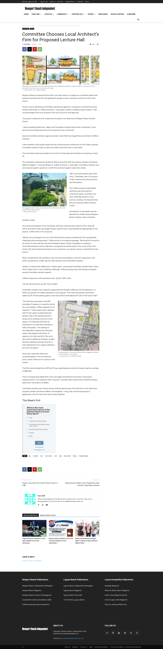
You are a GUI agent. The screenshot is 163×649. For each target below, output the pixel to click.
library (75, 456)
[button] (138, 19)
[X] (29, 49)
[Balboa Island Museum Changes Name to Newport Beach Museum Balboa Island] (87, 528)
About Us (67, 647)
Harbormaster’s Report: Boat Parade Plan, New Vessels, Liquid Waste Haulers (82, 484)
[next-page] (27, 547)
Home (24, 25)
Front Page (31, 25)
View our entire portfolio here (116, 604)
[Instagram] (43, 505)
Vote (39, 443)
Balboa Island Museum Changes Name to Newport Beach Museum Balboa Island (86, 541)
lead (60, 456)
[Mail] (125, 633)
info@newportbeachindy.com (73, 638)
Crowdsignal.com (39, 450)
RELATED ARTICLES (30, 515)
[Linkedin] (119, 633)
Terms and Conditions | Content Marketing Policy (125, 647)
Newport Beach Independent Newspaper (37, 586)
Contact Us (83, 647)
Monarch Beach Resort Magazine (117, 590)
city (30, 456)
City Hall (35, 456)
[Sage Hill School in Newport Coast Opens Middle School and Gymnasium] (34, 528)
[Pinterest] (34, 49)
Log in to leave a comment (31, 561)
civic (41, 456)
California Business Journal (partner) (35, 604)
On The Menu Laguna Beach (74, 600)
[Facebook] (24, 49)
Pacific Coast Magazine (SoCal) (116, 595)
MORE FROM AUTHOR (48, 515)
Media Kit (75, 647)
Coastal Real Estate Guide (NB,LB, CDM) (36, 600)
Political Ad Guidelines (101, 647)
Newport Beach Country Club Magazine (37, 595)
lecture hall (67, 456)
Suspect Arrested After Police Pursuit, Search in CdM (40, 484)
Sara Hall (27, 44)
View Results (39, 447)
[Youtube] (47, 505)
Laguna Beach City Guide (73, 595)
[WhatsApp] (40, 49)
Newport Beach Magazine (31, 590)
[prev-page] (23, 547)
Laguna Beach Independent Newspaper (78, 586)
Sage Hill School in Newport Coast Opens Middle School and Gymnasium (33, 541)
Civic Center (48, 456)
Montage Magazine (112, 586)
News (31, 29)
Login (90, 647)
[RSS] (131, 633)
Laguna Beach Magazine (73, 590)
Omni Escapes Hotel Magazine (116, 600)
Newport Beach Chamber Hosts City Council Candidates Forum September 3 (61, 541)
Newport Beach (83, 456)
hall (56, 456)
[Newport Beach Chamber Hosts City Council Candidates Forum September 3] (61, 528)
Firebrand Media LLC (71, 634)
